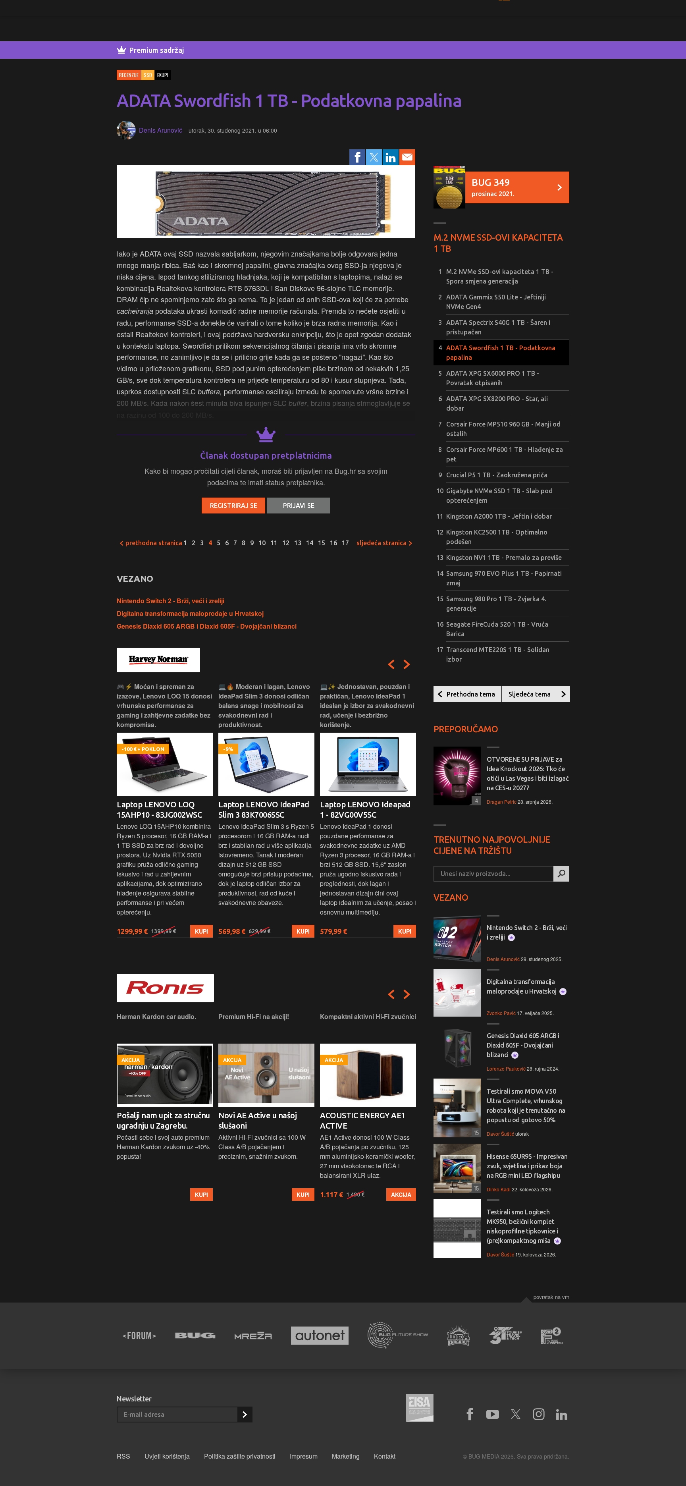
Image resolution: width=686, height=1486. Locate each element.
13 (297, 542)
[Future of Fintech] (552, 1336)
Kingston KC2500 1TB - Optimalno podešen (496, 537)
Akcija (299, 1194)
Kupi (201, 931)
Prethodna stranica (153, 542)
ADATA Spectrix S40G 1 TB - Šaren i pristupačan (498, 327)
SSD (148, 74)
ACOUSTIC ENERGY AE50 (364, 1115)
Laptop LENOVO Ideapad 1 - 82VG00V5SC (263, 809)
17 (345, 542)
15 (321, 542)
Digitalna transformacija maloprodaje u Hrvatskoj (190, 613)
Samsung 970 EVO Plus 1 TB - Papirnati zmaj (504, 578)
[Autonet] (320, 1336)
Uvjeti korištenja (167, 1456)
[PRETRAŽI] (561, 874)
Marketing (346, 1456)
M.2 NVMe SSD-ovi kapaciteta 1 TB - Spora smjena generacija (499, 276)
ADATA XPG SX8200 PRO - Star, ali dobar (497, 403)
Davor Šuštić (500, 1133)
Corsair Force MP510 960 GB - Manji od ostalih (503, 429)
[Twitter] (374, 157)
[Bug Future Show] (398, 1336)
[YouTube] (492, 1414)
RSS (123, 1456)
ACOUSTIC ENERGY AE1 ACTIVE (261, 1120)
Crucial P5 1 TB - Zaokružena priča (496, 475)
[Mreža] (253, 1335)
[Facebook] (357, 157)
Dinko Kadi (499, 1189)
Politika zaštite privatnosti (240, 1456)
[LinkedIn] (391, 157)
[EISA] (420, 1409)
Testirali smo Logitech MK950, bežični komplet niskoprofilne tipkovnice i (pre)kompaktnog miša (522, 1226)
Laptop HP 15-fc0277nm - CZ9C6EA (365, 809)
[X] (515, 1414)
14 (309, 542)
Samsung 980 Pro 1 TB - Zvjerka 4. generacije (496, 603)
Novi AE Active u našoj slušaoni (156, 1120)
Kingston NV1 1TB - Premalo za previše (504, 557)
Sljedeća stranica (382, 542)
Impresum (304, 1456)
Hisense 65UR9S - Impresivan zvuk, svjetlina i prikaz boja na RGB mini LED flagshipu (527, 1166)
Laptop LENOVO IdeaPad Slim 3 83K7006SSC (162, 809)
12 (285, 542)
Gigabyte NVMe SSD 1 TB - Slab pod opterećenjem (499, 495)
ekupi (162, 74)
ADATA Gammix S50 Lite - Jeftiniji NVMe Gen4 (496, 301)
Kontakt (384, 1456)
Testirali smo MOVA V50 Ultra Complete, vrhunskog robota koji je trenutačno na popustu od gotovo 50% (526, 1105)
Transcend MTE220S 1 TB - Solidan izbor (497, 654)
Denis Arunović (160, 130)
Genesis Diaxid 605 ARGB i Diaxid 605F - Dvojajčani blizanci (207, 626)
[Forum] (139, 1335)
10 (262, 542)
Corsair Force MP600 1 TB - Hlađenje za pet (504, 454)
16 (333, 542)
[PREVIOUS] (391, 664)
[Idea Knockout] (458, 1335)
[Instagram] (538, 1414)
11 (273, 542)
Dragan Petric (501, 801)
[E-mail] (407, 157)
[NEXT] (407, 664)
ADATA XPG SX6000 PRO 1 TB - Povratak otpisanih (492, 378)
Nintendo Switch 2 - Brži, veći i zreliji (170, 600)
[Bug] (195, 1335)
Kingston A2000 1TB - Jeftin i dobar (499, 516)
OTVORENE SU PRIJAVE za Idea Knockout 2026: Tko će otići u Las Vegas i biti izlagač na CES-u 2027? (527, 773)
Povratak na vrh (551, 1297)
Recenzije (129, 74)
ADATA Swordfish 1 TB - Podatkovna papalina (500, 352)
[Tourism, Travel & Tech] (506, 1335)
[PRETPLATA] (244, 1414)
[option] (165, 810)
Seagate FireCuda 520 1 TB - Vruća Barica (497, 629)
